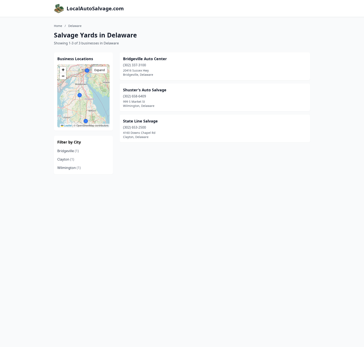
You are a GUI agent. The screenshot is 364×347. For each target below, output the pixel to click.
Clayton (65, 159)
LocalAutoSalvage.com (95, 8)
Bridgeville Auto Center (145, 58)
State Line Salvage (140, 121)
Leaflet (67, 125)
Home (58, 26)
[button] (86, 121)
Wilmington (69, 167)
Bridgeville (68, 151)
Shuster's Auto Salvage (144, 89)
